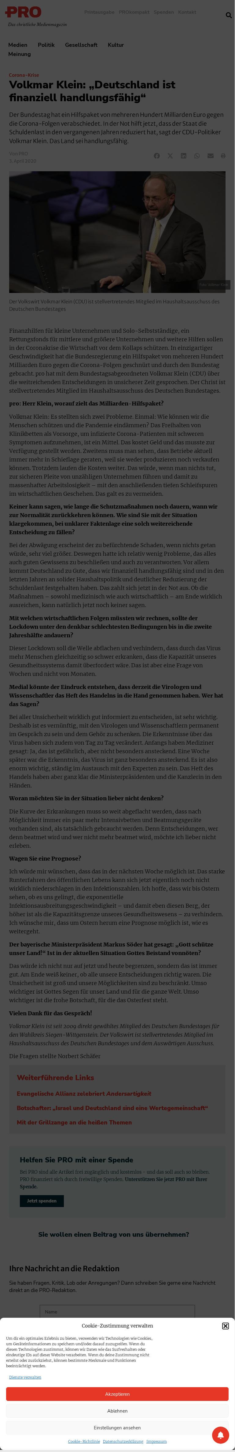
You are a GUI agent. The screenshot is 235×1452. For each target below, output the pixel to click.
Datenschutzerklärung (123, 1441)
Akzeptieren (117, 1394)
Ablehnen (117, 1411)
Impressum (156, 1441)
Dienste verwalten (25, 1377)
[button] (225, 1326)
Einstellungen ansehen (117, 1428)
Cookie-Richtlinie (84, 1441)
